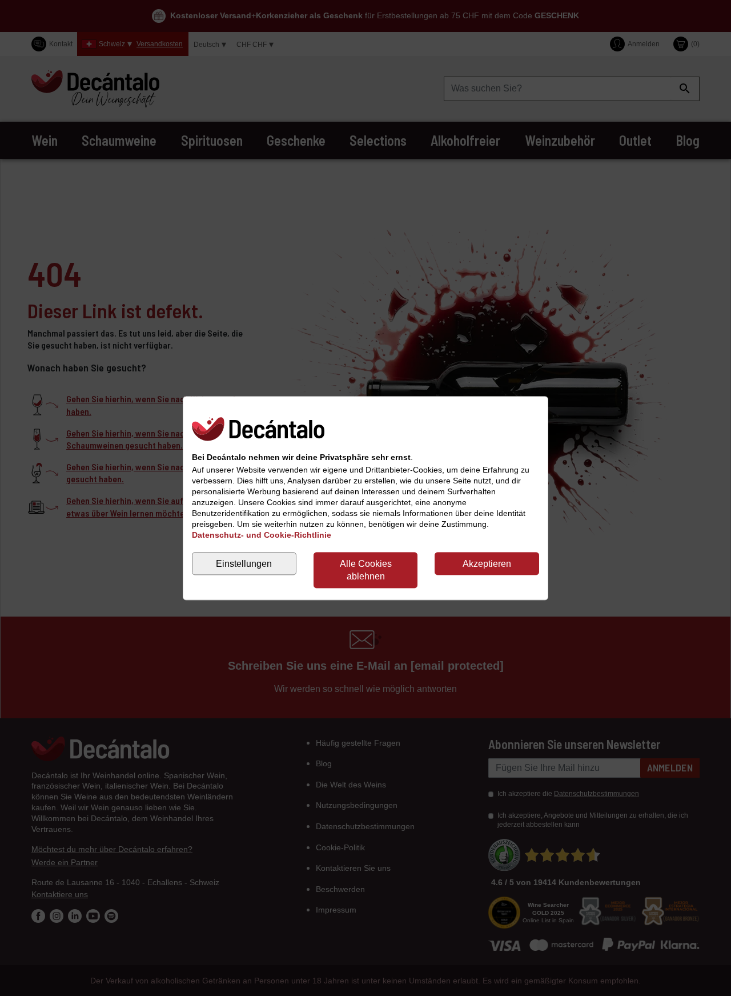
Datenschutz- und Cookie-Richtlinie (261, 534)
